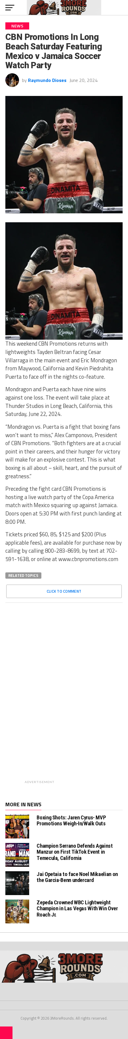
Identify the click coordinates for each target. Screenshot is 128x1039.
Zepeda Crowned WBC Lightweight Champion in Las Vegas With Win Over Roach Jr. (77, 908)
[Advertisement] (79, 696)
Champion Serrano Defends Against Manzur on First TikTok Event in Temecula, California (75, 852)
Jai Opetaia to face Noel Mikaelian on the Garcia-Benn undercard (77, 877)
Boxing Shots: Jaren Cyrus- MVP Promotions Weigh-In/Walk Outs (71, 820)
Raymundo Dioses (47, 80)
